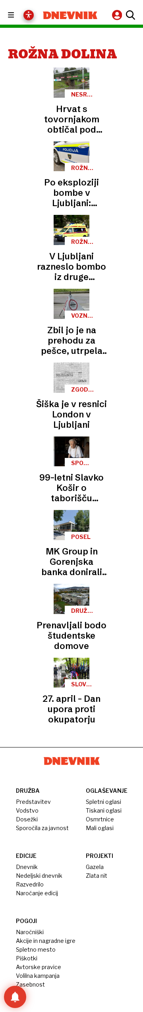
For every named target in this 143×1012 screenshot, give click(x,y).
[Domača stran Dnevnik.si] (70, 15)
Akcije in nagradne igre (45, 940)
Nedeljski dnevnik (39, 875)
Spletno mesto (36, 949)
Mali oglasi (100, 828)
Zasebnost (30, 984)
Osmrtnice (100, 819)
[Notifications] (15, 997)
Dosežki (27, 819)
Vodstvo (27, 810)
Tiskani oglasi (104, 810)
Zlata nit (96, 875)
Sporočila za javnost (42, 828)
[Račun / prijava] (118, 15)
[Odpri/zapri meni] (18, 15)
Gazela (95, 866)
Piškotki (26, 958)
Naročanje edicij (37, 893)
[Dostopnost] (28, 15)
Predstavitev (33, 801)
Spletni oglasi (103, 801)
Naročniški (30, 932)
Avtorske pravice (38, 967)
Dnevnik (27, 866)
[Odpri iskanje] (129, 15)
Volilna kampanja (38, 975)
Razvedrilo (30, 884)
